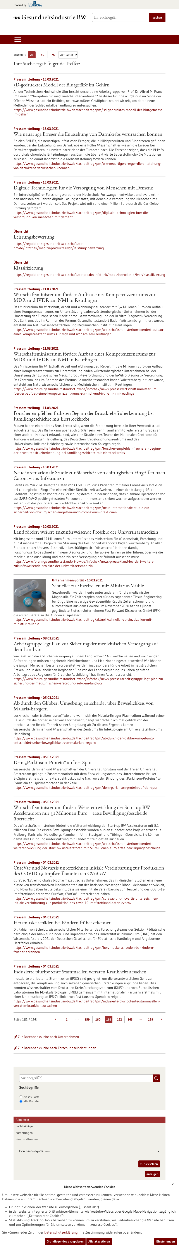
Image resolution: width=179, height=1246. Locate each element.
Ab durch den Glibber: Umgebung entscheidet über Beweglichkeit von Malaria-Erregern (84, 706)
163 (130, 1019)
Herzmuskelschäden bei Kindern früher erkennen (63, 923)
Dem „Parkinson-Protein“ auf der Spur (53, 763)
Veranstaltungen (27, 1139)
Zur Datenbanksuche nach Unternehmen (48, 1037)
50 (43, 55)
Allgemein (22, 1120)
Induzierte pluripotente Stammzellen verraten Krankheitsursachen (80, 972)
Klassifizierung (28, 268)
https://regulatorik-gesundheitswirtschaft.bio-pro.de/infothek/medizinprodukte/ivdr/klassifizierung (89, 274)
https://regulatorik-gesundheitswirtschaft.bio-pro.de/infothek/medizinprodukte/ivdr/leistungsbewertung (59, 245)
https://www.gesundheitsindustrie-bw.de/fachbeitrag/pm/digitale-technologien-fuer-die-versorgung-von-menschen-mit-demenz (81, 214)
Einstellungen (165, 1241)
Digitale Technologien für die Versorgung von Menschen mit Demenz (83, 188)
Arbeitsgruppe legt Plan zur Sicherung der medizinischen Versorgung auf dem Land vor (86, 647)
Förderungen (24, 1133)
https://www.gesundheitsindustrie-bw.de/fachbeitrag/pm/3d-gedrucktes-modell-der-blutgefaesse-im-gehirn (89, 112)
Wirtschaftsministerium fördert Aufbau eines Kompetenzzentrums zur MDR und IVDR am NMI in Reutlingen (84, 297)
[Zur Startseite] (50, 17)
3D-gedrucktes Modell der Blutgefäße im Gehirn (62, 85)
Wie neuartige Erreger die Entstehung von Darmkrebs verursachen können (88, 134)
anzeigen (152, 1174)
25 (33, 55)
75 (54, 55)
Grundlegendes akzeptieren (65, 1241)
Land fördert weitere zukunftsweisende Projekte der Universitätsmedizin (86, 532)
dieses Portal (32, 1097)
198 (150, 1019)
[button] (157, 1151)
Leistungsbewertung (34, 237)
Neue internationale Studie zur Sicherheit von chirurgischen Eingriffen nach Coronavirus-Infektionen (89, 476)
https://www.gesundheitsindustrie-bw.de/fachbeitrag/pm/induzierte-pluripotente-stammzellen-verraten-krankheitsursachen (87, 1003)
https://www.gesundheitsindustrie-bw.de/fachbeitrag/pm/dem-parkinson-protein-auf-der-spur (86, 787)
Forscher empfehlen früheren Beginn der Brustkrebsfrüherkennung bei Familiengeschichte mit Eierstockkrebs (84, 416)
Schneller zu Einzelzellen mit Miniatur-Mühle (98, 586)
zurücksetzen (149, 1164)
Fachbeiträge (24, 1126)
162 (119, 1019)
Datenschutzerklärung (61, 1232)
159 (87, 1019)
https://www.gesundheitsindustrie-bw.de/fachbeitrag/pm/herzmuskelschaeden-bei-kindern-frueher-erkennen (84, 949)
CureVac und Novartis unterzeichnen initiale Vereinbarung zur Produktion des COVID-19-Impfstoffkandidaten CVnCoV (89, 871)
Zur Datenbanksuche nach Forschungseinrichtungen (57, 1048)
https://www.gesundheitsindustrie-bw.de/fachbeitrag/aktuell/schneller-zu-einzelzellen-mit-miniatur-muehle (83, 621)
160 (97, 1019)
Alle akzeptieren (99, 1241)
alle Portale (31, 1101)
